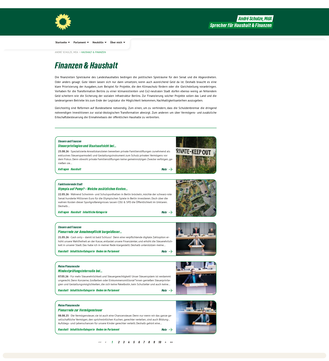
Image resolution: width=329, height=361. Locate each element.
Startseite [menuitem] (61, 42)
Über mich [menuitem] (116, 42)
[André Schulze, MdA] (63, 22)
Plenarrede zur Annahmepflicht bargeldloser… (90, 232)
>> (171, 342)
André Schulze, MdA (255, 18)
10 (160, 342)
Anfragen (63, 169)
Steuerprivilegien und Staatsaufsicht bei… (87, 146)
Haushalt (76, 169)
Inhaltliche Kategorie (95, 212)
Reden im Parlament (107, 251)
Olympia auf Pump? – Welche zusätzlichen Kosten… (93, 189)
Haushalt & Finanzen (93, 52)
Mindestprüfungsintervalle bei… (80, 271)
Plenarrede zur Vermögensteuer (80, 310)
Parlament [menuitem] (80, 42)
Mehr (164, 169)
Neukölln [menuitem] (98, 42)
